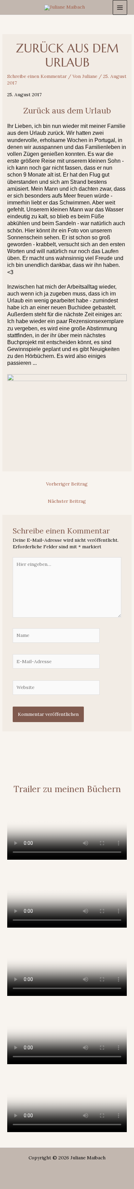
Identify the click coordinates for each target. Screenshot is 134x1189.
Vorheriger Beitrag (67, 484)
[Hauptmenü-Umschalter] (120, 7)
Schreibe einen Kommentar (37, 76)
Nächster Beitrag (67, 501)
